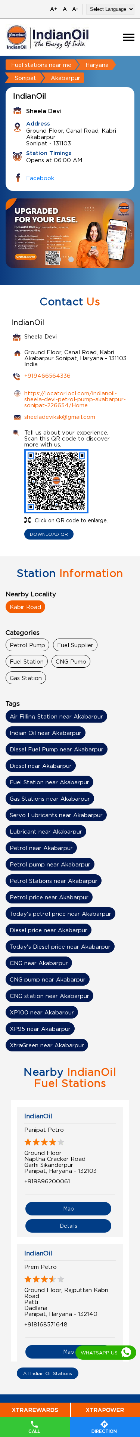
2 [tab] (70, 258)
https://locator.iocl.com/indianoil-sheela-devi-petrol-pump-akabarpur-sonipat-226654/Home (75, 399)
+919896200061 (47, 1181)
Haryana (97, 65)
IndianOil (38, 1116)
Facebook (40, 178)
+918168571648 (46, 1324)
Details (68, 1226)
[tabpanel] (70, 233)
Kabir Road (25, 607)
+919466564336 (47, 375)
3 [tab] (83, 258)
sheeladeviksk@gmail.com (59, 417)
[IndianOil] (48, 37)
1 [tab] (57, 258)
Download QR (49, 534)
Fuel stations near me (41, 65)
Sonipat (25, 78)
